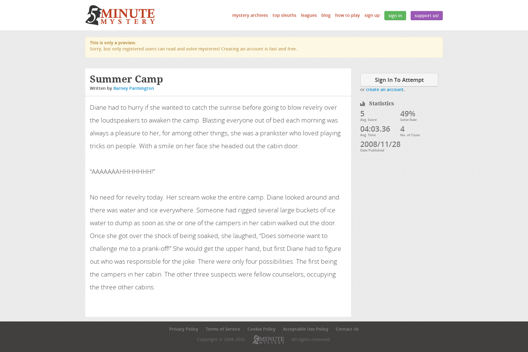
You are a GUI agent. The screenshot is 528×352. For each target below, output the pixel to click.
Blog (326, 15)
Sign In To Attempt (399, 79)
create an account (385, 89)
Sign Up (372, 15)
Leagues (309, 15)
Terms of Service (223, 329)
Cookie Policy (262, 329)
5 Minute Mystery (120, 15)
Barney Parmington (133, 88)
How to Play (347, 15)
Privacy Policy (183, 329)
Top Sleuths (284, 15)
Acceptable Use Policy (305, 329)
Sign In (395, 15)
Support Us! (427, 15)
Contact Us (347, 329)
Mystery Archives (250, 15)
